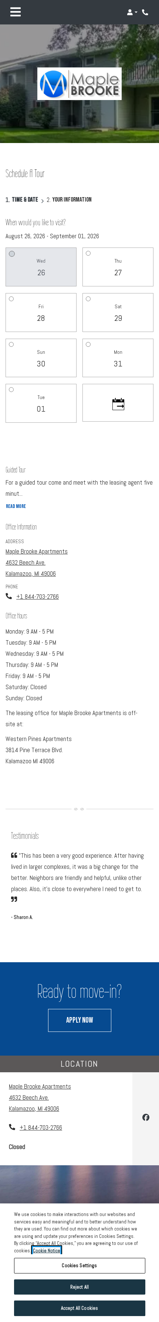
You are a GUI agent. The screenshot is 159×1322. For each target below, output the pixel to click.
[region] (79, 1262)
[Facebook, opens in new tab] (146, 1118)
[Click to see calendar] (118, 402)
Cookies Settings (79, 1265)
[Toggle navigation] (15, 12)
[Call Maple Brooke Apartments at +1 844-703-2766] (145, 12)
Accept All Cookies (79, 1308)
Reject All (79, 1287)
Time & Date (25, 199)
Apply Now (88, 1020)
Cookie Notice (46, 1251)
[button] (132, 12)
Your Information (72, 199)
